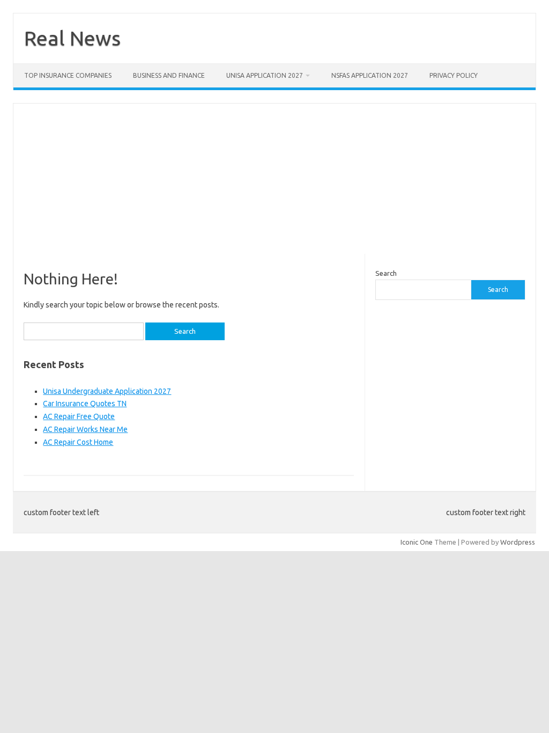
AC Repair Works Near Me (85, 429)
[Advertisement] (274, 179)
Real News (72, 38)
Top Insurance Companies (68, 75)
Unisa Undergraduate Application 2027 (107, 391)
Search (386, 273)
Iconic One (416, 542)
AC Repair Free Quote (79, 416)
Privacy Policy (453, 75)
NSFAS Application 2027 (369, 75)
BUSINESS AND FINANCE (169, 75)
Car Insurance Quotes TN (85, 403)
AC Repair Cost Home (78, 442)
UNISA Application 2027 (264, 75)
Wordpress (517, 542)
